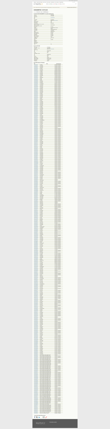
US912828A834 (36, 245)
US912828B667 (36, 185)
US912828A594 (36, 208)
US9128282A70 (36, 106)
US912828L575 (36, 118)
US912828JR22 (36, 397)
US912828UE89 (36, 287)
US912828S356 (36, 150)
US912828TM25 (36, 299)
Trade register (55, 20)
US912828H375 (36, 187)
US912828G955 (36, 125)
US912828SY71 (36, 316)
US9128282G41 (36, 109)
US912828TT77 (36, 290)
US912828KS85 (36, 277)
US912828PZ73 (36, 391)
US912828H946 (36, 184)
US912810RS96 (36, 68)
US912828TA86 (36, 307)
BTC (51, 3)
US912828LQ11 (36, 407)
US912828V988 (36, 177)
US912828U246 (36, 147)
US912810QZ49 (36, 105)
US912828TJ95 (36, 297)
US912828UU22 (36, 236)
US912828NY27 (36, 366)
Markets (37, 7)
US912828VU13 (36, 256)
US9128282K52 (36, 84)
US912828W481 (36, 166)
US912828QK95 (36, 378)
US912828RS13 (36, 280)
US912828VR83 (36, 257)
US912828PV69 (36, 388)
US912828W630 (36, 167)
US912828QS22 (36, 352)
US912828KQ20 (36, 398)
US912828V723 (36, 175)
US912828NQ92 (36, 356)
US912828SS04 (36, 321)
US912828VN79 (36, 260)
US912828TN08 (36, 300)
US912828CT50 (36, 279)
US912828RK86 (36, 348)
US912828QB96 (36, 134)
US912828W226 (36, 165)
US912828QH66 (36, 377)
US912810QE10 (36, 326)
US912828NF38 (36, 285)
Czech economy (48, 2)
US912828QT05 (36, 103)
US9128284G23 (36, 66)
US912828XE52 (36, 159)
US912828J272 (36, 209)
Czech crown (44, 2)
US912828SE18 (36, 330)
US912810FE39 (36, 93)
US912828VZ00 (36, 235)
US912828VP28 (36, 261)
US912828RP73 (36, 281)
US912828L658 (36, 119)
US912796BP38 (36, 259)
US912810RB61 (36, 250)
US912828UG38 (36, 269)
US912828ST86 (36, 95)
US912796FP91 (36, 214)
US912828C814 (36, 238)
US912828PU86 (36, 387)
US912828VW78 (36, 255)
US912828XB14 (36, 205)
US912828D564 (36, 224)
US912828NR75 (36, 230)
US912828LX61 (36, 410)
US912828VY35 (36, 227)
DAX (51, 4)
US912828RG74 (36, 349)
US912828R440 (36, 154)
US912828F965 (36, 217)
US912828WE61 (36, 248)
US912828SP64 (36, 319)
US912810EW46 (36, 339)
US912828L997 (36, 116)
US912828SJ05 (36, 329)
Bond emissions (45, 7)
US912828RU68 (36, 270)
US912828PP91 (36, 308)
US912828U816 (36, 178)
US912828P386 (36, 135)
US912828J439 (36, 123)
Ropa (56, 4)
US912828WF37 (36, 249)
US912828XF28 (36, 204)
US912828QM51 (36, 380)
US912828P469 (36, 136)
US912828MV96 (36, 358)
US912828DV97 (36, 412)
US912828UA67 (36, 275)
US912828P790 (36, 138)
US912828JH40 (36, 78)
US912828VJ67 (36, 267)
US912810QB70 (36, 346)
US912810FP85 (36, 89)
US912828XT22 (36, 98)
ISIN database (72, 0)
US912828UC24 (36, 286)
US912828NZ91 (36, 367)
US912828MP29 (36, 361)
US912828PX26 (36, 390)
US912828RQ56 (36, 341)
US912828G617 (36, 124)
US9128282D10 (36, 108)
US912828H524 (36, 126)
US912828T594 (36, 144)
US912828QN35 (36, 381)
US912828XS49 (36, 97)
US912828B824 (36, 241)
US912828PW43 (36, 389)
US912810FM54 (36, 88)
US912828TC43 (36, 311)
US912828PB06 (36, 368)
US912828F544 (36, 127)
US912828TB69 (36, 310)
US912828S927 (36, 148)
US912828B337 (36, 186)
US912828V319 (36, 174)
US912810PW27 (36, 301)
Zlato (56, 3)
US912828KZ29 (36, 401)
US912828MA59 (36, 402)
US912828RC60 (36, 351)
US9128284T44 (36, 65)
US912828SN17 (36, 318)
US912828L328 (36, 117)
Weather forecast (76, 0)
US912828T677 (36, 145)
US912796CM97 (36, 251)
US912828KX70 (36, 400)
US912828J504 (36, 210)
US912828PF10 (36, 371)
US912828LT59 (36, 408)
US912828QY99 (36, 104)
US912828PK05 (36, 179)
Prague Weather (61, 2)
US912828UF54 (36, 288)
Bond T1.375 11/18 (57, 7)
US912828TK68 (36, 298)
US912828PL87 (36, 362)
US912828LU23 (36, 409)
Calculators (57, 2)
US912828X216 (36, 164)
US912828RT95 (53, 17)
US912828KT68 (36, 338)
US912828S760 (36, 94)
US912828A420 (36, 247)
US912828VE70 (36, 228)
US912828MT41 (36, 357)
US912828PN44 (36, 128)
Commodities (52, 2)
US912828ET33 (36, 198)
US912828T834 (36, 96)
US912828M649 (36, 190)
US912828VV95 (36, 240)
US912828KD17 (36, 69)
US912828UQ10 (36, 268)
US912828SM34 (36, 317)
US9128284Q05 (36, 64)
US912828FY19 (36, 276)
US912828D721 (36, 225)
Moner (69, 0)
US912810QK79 (36, 340)
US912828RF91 (36, 295)
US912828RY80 (36, 197)
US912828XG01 (36, 160)
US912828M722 (36, 180)
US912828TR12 (36, 146)
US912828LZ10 (36, 411)
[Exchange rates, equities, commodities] (40, 423)
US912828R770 (36, 156)
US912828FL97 (36, 278)
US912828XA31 (36, 206)
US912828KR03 (36, 399)
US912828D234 (36, 195)
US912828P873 (36, 139)
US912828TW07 (36, 289)
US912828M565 (36, 189)
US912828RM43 (36, 258)
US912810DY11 (36, 396)
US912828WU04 (36, 226)
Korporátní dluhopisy (49, 7)
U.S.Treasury (53, 7)
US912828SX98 (36, 315)
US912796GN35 (36, 199)
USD (47, 4)
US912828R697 (36, 155)
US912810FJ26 (36, 87)
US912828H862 (36, 194)
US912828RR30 (36, 342)
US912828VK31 (36, 207)
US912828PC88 (36, 369)
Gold (55, 2)
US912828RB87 (36, 350)
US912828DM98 (36, 325)
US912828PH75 (36, 372)
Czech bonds (41, 7)
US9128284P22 (36, 67)
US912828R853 (36, 157)
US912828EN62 (36, 291)
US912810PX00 (36, 327)
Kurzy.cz (35, 7)
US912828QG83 (36, 376)
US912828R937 (36, 158)
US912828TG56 (36, 306)
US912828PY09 (36, 216)
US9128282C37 (36, 107)
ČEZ (60, 3)
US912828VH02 (36, 266)
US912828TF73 (36, 305)
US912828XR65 (36, 83)
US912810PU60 (36, 336)
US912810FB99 (36, 86)
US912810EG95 (36, 74)
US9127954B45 (36, 337)
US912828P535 (36, 137)
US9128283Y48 (36, 73)
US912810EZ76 (36, 271)
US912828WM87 (36, 237)
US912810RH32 (36, 113)
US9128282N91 (36, 85)
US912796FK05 (36, 220)
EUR (47, 3)
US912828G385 (36, 215)
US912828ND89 (36, 309)
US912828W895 (36, 169)
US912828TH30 (36, 296)
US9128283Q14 (36, 76)
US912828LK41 (36, 406)
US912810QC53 (36, 347)
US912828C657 (36, 239)
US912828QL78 (36, 379)
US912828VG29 (36, 265)
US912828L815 (36, 196)
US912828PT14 (36, 386)
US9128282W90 (36, 75)
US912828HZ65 (36, 77)
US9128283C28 (36, 79)
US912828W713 (36, 168)
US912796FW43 (36, 218)
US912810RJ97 (36, 114)
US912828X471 (36, 99)
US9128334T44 (36, 219)
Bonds (39, 7)
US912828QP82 (36, 382)
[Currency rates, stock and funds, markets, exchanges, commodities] (39, 4)
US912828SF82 (36, 331)
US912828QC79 (36, 392)
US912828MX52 (36, 359)
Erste (60, 4)
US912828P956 (36, 140)
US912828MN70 (36, 360)
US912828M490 (36, 115)
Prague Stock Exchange (39, 2)
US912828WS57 (36, 170)
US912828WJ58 (36, 229)
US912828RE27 (36, 200)
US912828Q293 (36, 129)
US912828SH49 (36, 328)
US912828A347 (36, 246)
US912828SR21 (36, 320)
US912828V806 (36, 176)
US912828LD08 (36, 188)
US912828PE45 (36, 370)
